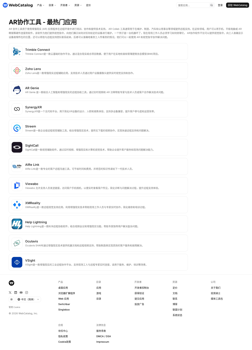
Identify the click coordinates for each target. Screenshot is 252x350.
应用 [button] (98, 287)
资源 (76, 5)
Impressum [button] (102, 341)
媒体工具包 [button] (217, 298)
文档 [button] (175, 293)
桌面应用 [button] (63, 287)
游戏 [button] (98, 293)
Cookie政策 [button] (64, 341)
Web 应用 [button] (63, 298)
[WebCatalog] (11, 283)
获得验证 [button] (139, 293)
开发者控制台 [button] (142, 287)
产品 (39, 5)
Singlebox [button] (64, 309)
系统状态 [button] (177, 315)
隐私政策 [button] (63, 336)
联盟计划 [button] (177, 309)
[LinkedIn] (15, 292)
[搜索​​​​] (211, 5)
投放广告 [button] (139, 304)
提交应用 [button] (139, 298)
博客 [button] (175, 304)
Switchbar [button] (64, 304)
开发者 (64, 5)
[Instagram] (26, 292)
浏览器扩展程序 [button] (66, 293)
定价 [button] (175, 287)
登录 (220, 5)
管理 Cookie (14, 307)
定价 (88, 5)
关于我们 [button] (215, 287)
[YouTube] (21, 292)
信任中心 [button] (63, 330)
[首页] (18, 5)
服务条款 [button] (101, 330)
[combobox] (28, 299)
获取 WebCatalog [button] (237, 5)
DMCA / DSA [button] (103, 336)
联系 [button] (175, 298)
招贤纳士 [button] (215, 293)
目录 (51, 5)
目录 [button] (98, 298)
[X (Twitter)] (10, 292)
